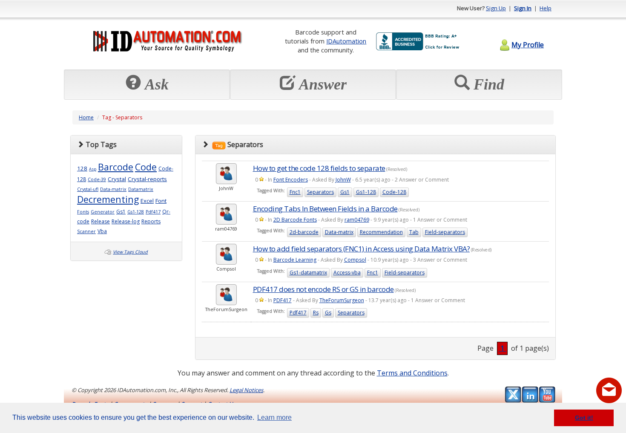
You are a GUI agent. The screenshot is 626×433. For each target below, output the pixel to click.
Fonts (83, 212)
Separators (320, 192)
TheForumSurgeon (341, 300)
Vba (102, 231)
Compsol (355, 259)
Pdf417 (153, 212)
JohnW (343, 179)
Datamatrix (140, 189)
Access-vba (347, 272)
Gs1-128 (135, 212)
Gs (328, 312)
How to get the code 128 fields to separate (319, 168)
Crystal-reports (147, 179)
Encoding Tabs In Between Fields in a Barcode (325, 209)
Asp (92, 169)
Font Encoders (290, 179)
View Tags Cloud (130, 252)
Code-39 (97, 179)
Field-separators (445, 232)
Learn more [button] (274, 417)
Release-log (126, 221)
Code (146, 167)
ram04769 (357, 219)
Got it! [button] (584, 417)
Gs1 (121, 211)
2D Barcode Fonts (295, 219)
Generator (103, 212)
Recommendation (381, 232)
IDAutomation (346, 41)
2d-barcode (304, 232)
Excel (147, 201)
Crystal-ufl (87, 189)
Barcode (115, 167)
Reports (151, 221)
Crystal (117, 179)
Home (86, 117)
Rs (316, 312)
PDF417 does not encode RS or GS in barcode (323, 289)
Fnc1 (295, 192)
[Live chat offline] (609, 390)
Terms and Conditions (412, 373)
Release (100, 221)
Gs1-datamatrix (308, 272)
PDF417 (282, 300)
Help (545, 8)
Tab (414, 232)
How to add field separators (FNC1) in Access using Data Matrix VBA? (361, 249)
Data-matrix (113, 189)
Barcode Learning (294, 259)
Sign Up (496, 8)
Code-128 (394, 192)
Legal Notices (246, 390)
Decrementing (108, 199)
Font (161, 201)
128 (82, 168)
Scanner (86, 231)
